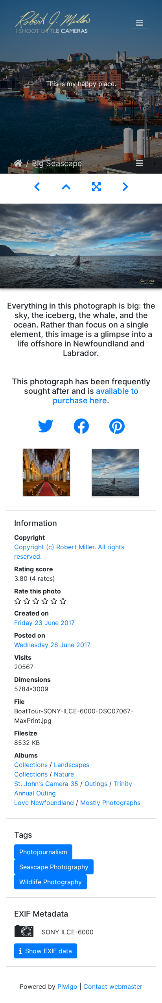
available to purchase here (95, 395)
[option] (46, 472)
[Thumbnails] (67, 187)
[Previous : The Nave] (38, 187)
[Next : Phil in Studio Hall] (125, 187)
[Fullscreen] (98, 187)
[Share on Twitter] (48, 426)
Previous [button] (6, 474)
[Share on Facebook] (83, 426)
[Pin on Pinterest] (117, 426)
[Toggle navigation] (139, 23)
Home (18, 163)
